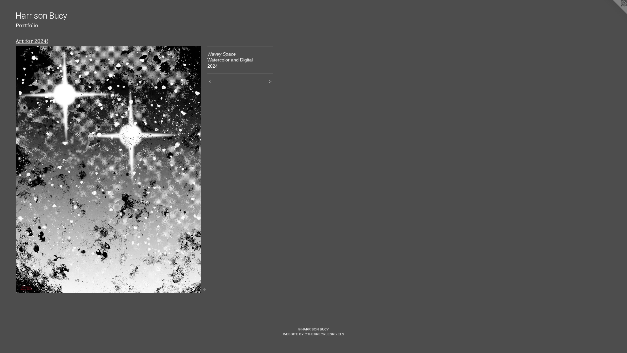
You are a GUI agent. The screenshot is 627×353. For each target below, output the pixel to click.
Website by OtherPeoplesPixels (313, 334)
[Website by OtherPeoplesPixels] (614, 13)
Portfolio (27, 25)
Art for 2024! (32, 41)
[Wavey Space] (108, 169)
